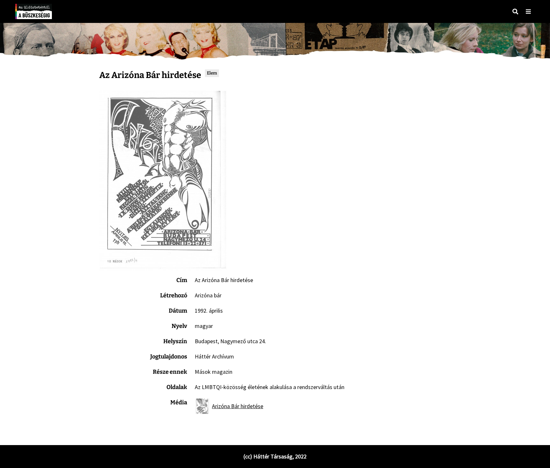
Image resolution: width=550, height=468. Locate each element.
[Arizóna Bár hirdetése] (163, 180)
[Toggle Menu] (528, 11)
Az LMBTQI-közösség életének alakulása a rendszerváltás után (269, 387)
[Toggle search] (515, 11)
